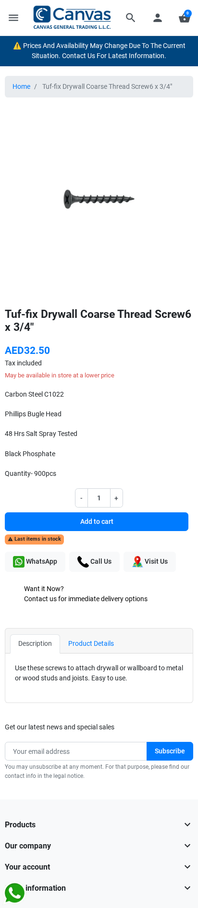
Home (21, 86)
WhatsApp (41, 561)
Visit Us (155, 561)
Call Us (100, 561)
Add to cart (96, 521)
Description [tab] (35, 643)
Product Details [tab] (91, 643)
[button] (130, 17)
